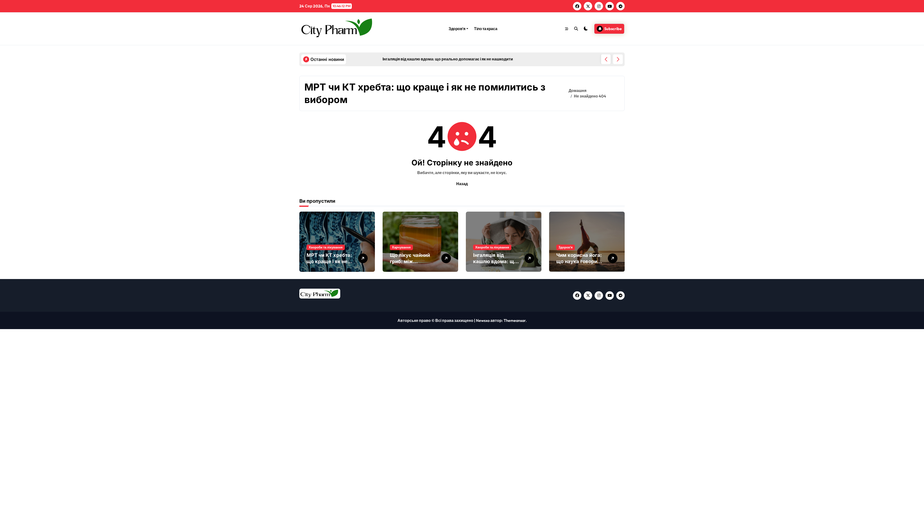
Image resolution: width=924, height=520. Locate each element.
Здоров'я (565, 247)
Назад (462, 183)
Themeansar (515, 320)
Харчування (401, 247)
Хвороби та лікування (326, 247)
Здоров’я (457, 28)
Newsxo (483, 320)
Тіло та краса (485, 28)
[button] (618, 59)
